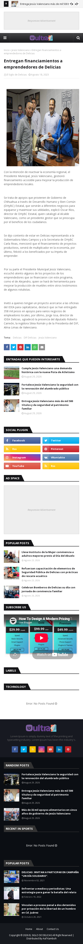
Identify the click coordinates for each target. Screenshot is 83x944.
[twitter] (60, 440)
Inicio (7, 50)
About (39, 929)
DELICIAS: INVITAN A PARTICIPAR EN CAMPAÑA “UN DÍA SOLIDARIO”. (50, 874)
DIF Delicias (30, 337)
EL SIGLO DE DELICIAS (40, 935)
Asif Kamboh (50, 938)
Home (28, 929)
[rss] (22, 449)
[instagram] (22, 457)
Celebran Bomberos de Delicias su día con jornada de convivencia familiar (48, 589)
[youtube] (22, 466)
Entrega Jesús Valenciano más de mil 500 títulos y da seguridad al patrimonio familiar (47, 404)
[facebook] (22, 440)
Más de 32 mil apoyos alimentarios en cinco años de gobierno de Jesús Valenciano (49, 811)
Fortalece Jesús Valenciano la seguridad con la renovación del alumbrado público (50, 386)
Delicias (17, 337)
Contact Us (53, 929)
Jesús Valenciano (21, 50)
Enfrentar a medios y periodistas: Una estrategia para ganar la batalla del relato (49, 890)
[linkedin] (59, 749)
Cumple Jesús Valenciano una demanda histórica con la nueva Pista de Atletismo (48, 370)
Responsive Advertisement (41, 20)
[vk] (60, 457)
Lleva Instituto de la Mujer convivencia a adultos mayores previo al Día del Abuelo (48, 554)
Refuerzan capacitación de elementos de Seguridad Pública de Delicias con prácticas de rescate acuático (50, 572)
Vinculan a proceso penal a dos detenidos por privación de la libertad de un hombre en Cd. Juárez (49, 908)
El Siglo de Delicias (17, 74)
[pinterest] (60, 449)
